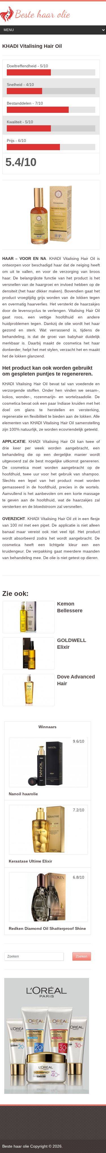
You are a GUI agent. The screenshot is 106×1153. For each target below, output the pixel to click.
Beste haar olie (15, 1146)
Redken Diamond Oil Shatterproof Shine (47, 928)
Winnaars (47, 727)
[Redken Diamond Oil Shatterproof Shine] (47, 922)
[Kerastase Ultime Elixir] (47, 854)
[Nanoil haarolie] (47, 787)
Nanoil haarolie (23, 794)
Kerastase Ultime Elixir (30, 861)
